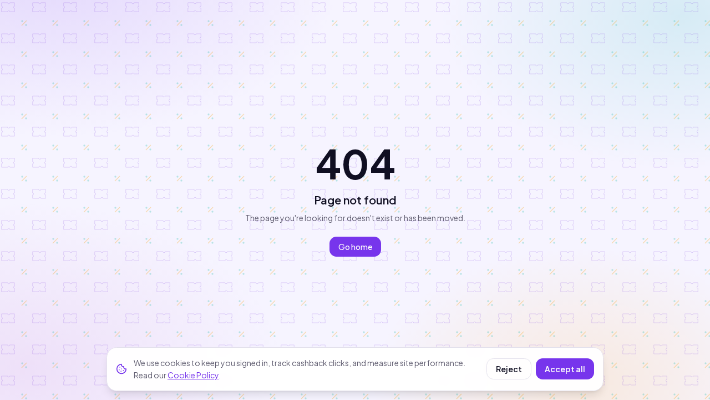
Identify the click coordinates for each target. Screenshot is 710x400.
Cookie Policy (193, 375)
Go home (355, 247)
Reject (509, 369)
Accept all (565, 369)
